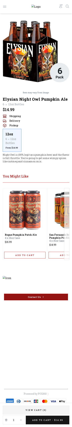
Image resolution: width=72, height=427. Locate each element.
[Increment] (21, 420)
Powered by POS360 (35, 393)
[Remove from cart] (6, 420)
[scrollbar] (36, 140)
